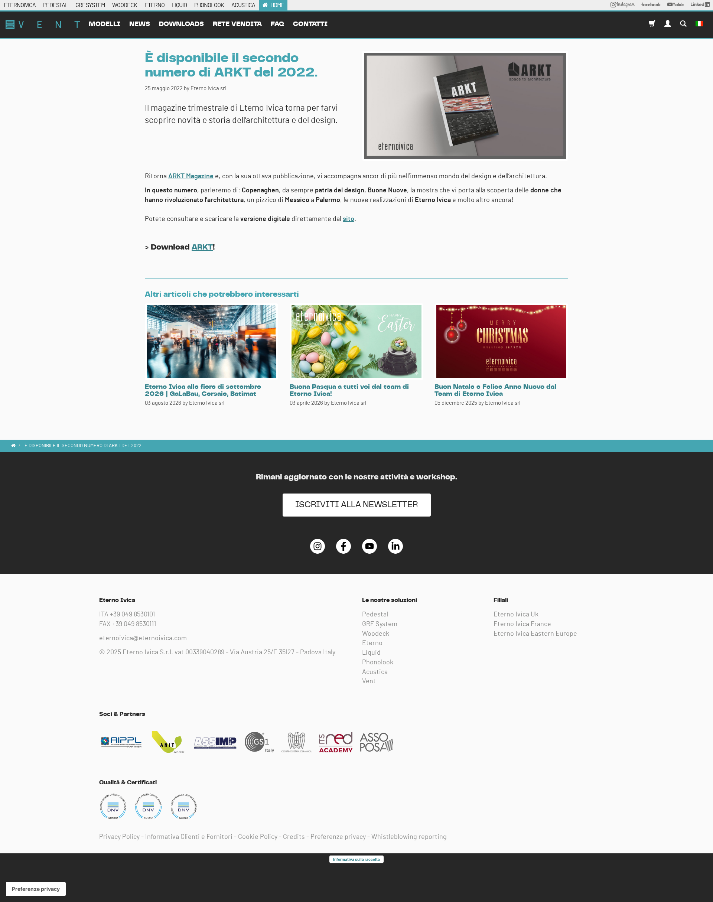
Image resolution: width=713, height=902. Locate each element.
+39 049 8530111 (134, 624)
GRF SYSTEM (90, 5)
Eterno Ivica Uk (516, 614)
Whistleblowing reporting (409, 837)
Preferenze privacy (338, 837)
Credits (294, 837)
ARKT (202, 247)
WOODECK (124, 5)
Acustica (375, 672)
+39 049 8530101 (132, 614)
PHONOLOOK (209, 5)
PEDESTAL (55, 5)
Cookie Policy (257, 837)
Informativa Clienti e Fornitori (188, 837)
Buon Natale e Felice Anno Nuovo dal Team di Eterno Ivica (495, 391)
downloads (181, 24)
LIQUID (179, 5)
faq (277, 24)
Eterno (372, 643)
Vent (369, 681)
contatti (310, 24)
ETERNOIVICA (20, 5)
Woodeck (375, 634)
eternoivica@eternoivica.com (143, 638)
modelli (104, 24)
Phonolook (377, 662)
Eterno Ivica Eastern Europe (535, 634)
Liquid (371, 652)
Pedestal (375, 614)
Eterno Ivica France (522, 624)
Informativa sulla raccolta (356, 859)
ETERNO (154, 5)
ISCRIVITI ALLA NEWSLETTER (356, 505)
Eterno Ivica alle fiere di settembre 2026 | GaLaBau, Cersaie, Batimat (203, 391)
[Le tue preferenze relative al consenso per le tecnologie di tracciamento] (36, 889)
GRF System (379, 624)
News (139, 24)
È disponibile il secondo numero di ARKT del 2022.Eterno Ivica (43, 24)
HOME (277, 5)
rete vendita (237, 24)
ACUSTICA (243, 5)
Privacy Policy (119, 837)
